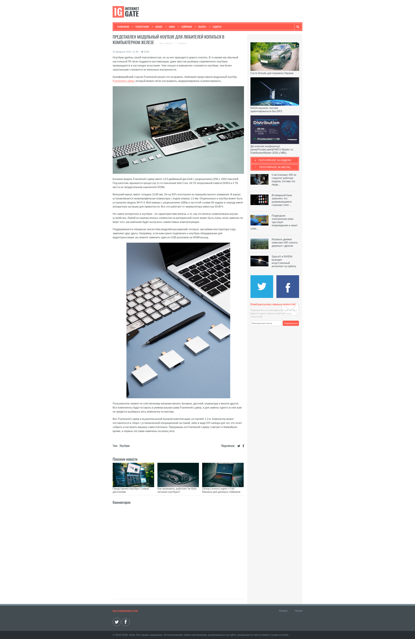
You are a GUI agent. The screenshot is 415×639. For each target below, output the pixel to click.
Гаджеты (217, 26)
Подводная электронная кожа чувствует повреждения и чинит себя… (274, 222)
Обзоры (202, 26)
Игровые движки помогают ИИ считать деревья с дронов (285, 242)
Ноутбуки (125, 446)
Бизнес (158, 26)
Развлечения (142, 26)
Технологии (123, 26)
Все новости (166, 43)
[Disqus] (178, 548)
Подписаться (291, 323)
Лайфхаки (186, 26)
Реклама (298, 610)
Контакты (283, 610)
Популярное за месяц (274, 167)
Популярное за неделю (275, 160)
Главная (182, 43)
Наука (172, 26)
